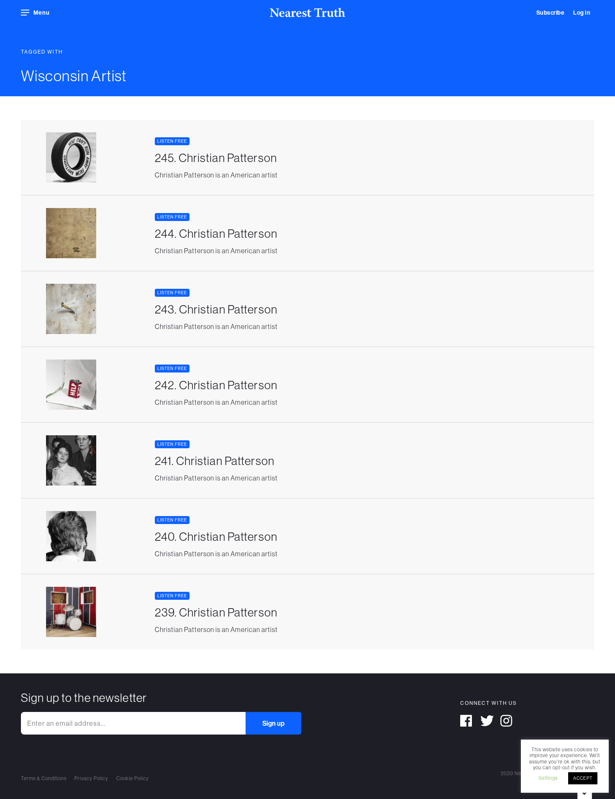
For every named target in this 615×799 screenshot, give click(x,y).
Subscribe (550, 12)
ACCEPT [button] (582, 778)
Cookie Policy (132, 778)
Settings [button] (548, 778)
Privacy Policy (91, 778)
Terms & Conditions (44, 778)
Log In (581, 12)
